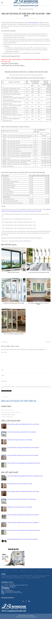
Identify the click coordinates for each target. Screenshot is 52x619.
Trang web (4, 381)
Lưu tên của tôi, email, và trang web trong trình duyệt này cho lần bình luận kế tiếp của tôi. (26, 387)
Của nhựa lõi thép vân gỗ (25, 575)
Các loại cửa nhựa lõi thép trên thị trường (13, 577)
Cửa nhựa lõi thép (32, 22)
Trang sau (48, 341)
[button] (2, 2)
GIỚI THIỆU (14, 570)
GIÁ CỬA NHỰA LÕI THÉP (17, 401)
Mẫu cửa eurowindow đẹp (39, 576)
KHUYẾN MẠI (23, 570)
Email (3, 375)
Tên (2, 369)
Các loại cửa (27, 576)
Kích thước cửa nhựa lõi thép (42, 575)
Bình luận (3, 352)
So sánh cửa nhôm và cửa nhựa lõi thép (12, 576)
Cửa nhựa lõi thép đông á (33, 577)
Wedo (12, 583)
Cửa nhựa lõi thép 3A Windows (9, 575)
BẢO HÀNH (39, 570)
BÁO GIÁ (32, 570)
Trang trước (4, 341)
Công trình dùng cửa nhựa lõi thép (10, 412)
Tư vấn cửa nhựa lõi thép (28, 18)
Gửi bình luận (6, 390)
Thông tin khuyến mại (7, 416)
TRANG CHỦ (6, 570)
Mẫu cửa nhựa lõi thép (7, 410)
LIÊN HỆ (47, 570)
